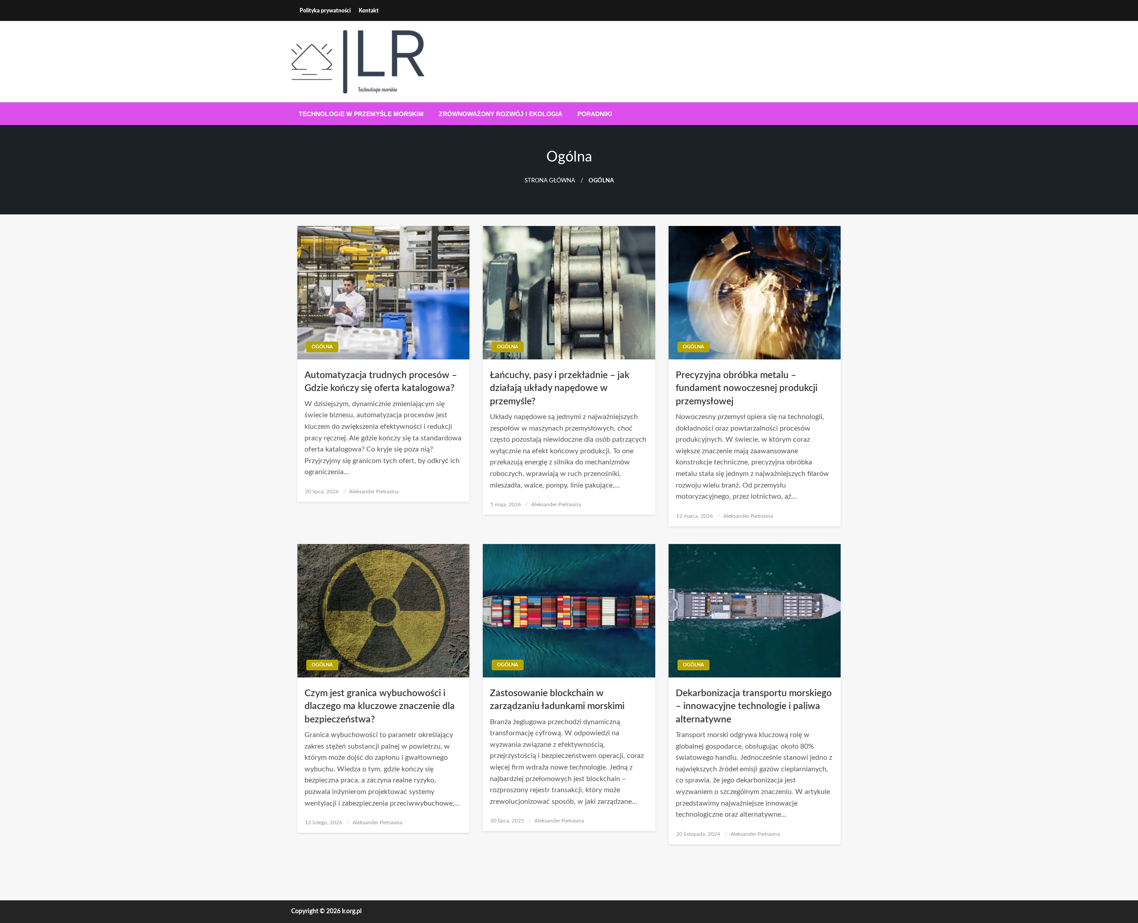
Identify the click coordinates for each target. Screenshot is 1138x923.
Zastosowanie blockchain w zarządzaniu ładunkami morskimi (557, 700)
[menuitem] (361, 114)
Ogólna (322, 346)
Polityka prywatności (325, 10)
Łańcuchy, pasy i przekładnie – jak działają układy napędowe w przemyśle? (559, 388)
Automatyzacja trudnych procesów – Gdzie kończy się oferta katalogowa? (381, 382)
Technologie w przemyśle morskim (361, 113)
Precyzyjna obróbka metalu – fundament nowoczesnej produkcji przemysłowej (746, 388)
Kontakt (369, 10)
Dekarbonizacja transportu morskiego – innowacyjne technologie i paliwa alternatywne (754, 706)
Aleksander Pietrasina (374, 491)
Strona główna (550, 180)
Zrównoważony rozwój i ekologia (500, 113)
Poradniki (594, 113)
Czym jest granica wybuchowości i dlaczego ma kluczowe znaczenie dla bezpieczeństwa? (380, 706)
